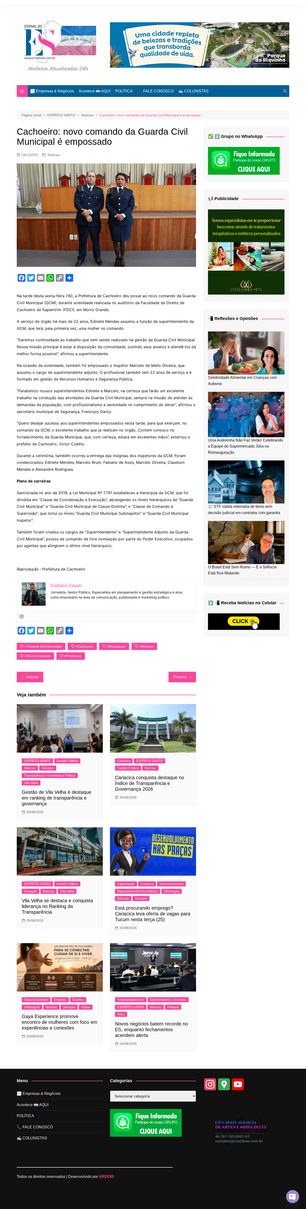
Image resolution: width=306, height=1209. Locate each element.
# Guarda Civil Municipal (43, 646)
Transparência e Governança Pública (49, 775)
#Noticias (146, 646)
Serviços (48, 768)
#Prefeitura (73, 656)
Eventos (78, 1000)
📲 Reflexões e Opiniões (233, 318)
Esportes (60, 1000)
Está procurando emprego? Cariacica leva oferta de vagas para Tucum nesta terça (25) (152, 913)
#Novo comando (37, 656)
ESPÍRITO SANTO (37, 761)
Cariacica (123, 761)
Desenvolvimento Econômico (137, 891)
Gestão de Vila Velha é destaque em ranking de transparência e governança (56, 797)
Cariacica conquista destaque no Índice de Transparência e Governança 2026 (149, 783)
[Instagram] (21, 616)
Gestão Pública (67, 761)
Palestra (173, 1007)
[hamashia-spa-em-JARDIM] (246, 252)
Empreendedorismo (130, 1000)
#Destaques (116, 646)
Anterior (32, 677)
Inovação (30, 891)
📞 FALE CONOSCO (155, 91)
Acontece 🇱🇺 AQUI (94, 91)
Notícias (54, 155)
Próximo (179, 677)
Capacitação (126, 884)
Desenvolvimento (171, 884)
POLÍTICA (124, 91)
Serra (121, 1014)
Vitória (85, 1007)
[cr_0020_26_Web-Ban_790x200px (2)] (199, 45)
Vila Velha (31, 783)
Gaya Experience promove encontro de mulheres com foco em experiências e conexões (59, 1022)
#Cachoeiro (84, 646)
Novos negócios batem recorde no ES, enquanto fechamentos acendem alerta (151, 1029)
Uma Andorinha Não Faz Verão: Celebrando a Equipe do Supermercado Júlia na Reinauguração (245, 446)
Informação (171, 891)
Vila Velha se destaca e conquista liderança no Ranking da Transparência (57, 906)
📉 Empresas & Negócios (52, 91)
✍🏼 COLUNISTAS (193, 91)
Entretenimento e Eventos (168, 1000)
